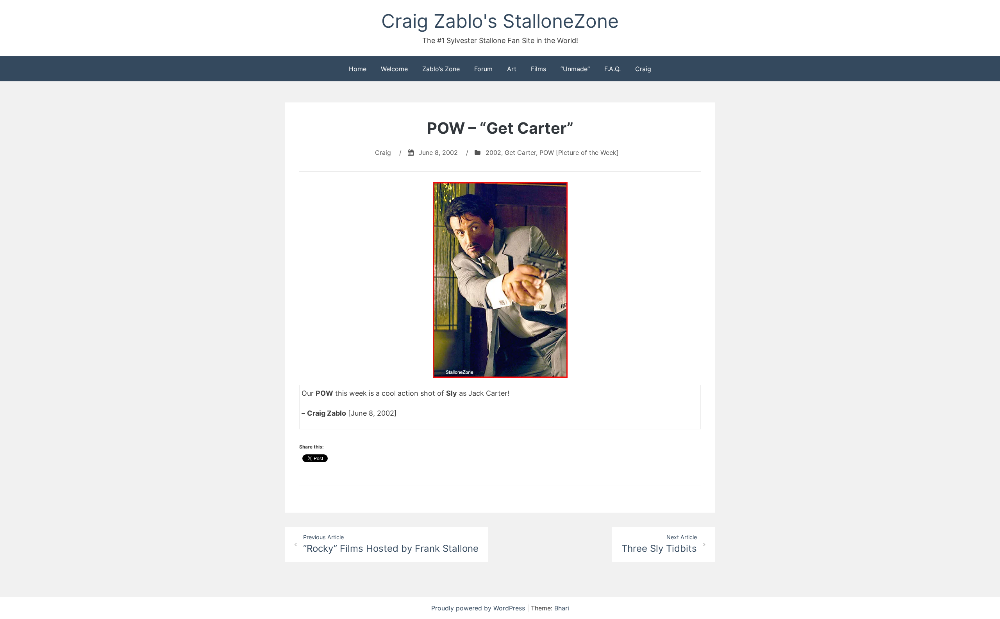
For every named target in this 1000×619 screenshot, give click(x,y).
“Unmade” (575, 69)
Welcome (394, 69)
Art (511, 69)
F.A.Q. (612, 69)
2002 (493, 152)
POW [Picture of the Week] (579, 152)
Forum (483, 69)
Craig (643, 69)
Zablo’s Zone (441, 69)
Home (357, 69)
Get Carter (520, 152)
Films (538, 69)
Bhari (561, 608)
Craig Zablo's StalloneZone (500, 20)
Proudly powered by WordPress (479, 608)
